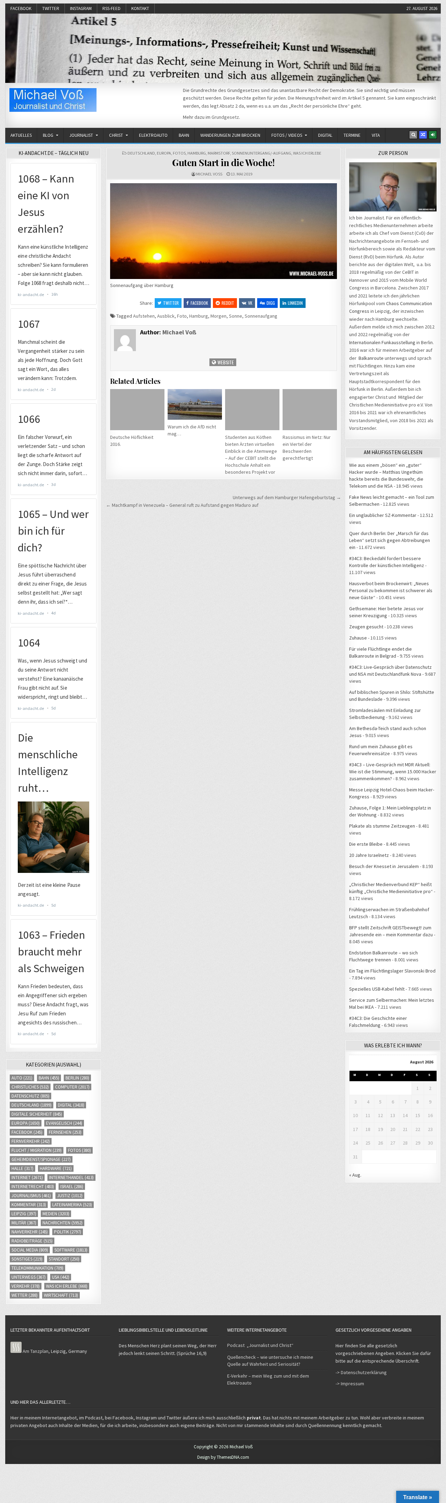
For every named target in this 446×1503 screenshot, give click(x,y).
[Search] (413, 135)
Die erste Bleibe (366, 844)
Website (225, 362)
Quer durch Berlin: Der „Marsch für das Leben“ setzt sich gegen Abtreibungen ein (389, 540)
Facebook (20, 8)
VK (250, 303)
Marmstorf (219, 153)
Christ (116, 135)
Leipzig (23, 1214)
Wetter (24, 1295)
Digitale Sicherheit (36, 1114)
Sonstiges (27, 1259)
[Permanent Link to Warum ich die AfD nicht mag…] (195, 404)
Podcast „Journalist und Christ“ (260, 1345)
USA (60, 1277)
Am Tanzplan (35, 1351)
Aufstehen (144, 316)
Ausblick (166, 316)
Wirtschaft (61, 1295)
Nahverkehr (29, 1232)
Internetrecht (32, 1187)
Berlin (77, 1078)
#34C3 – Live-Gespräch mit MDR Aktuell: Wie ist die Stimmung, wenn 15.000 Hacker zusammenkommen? (392, 771)
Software (70, 1250)
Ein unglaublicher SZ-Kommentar (382, 515)
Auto (21, 1078)
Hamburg (196, 153)
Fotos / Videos (286, 135)
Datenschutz (30, 1096)
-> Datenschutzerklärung (361, 1372)
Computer (72, 1087)
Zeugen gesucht (366, 626)
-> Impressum (350, 1383)
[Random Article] (423, 135)
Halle (22, 1168)
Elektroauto (153, 135)
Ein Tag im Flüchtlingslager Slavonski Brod (392, 971)
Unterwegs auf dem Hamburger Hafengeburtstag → (287, 497)
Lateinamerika (72, 1205)
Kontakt (140, 8)
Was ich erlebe (307, 153)
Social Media (29, 1250)
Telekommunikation (37, 1268)
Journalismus (31, 1196)
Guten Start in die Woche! (223, 162)
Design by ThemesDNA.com (223, 1457)
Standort (64, 1259)
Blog (48, 135)
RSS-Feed (111, 8)
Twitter (50, 8)
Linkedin (295, 303)
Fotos (179, 153)
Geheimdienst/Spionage (41, 1159)
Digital (325, 135)
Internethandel (71, 1177)
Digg (271, 303)
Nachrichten (63, 1223)
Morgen (218, 316)
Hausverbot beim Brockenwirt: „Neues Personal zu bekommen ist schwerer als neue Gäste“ (390, 590)
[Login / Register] (433, 135)
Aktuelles (21, 135)
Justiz (70, 1196)
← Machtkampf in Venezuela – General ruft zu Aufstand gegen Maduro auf (182, 505)
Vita (376, 135)
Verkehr (25, 1286)
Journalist (81, 135)
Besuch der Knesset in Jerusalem (384, 866)
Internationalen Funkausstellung (382, 342)
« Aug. (355, 1175)
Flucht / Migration (36, 1150)
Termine (352, 135)
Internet (27, 1177)
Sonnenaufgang (261, 316)
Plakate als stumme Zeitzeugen (382, 826)
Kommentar (28, 1205)
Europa (164, 153)
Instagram (81, 8)
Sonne (235, 316)
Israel (71, 1187)
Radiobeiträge (32, 1241)
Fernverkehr (30, 1141)
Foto (182, 316)
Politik (67, 1232)
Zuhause (358, 638)
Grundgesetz (225, 117)
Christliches (30, 1087)
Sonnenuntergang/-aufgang (261, 153)
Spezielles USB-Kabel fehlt (377, 989)
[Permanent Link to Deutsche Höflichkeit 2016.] (137, 409)
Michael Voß (209, 174)
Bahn (184, 135)
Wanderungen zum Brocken (230, 135)
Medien (56, 1214)
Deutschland (141, 153)
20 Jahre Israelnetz (369, 855)
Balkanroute (371, 358)
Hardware (56, 1168)
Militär (23, 1223)
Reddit (228, 303)
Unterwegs (28, 1277)
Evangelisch (64, 1123)
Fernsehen (65, 1132)
